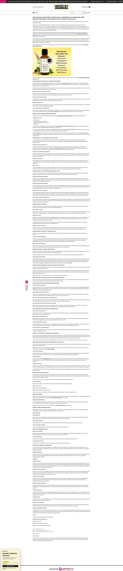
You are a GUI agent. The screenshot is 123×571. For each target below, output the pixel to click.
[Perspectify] (27, 284)
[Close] (18, 550)
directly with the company (56, 397)
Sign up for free (10, 566)
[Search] (82, 13)
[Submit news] (27, 282)
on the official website (60, 405)
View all (120, 1)
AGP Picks (3, 1)
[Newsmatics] (27, 289)
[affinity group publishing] (27, 287)
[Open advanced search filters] (84, 13)
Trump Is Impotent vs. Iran (97, 1)
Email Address (5, 561)
